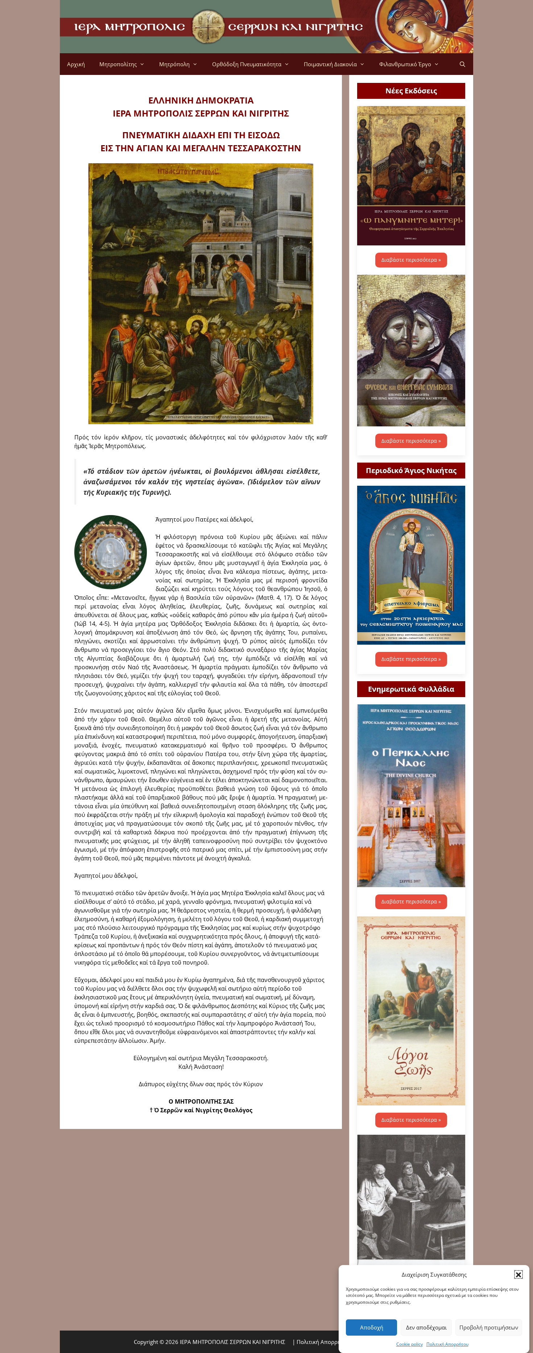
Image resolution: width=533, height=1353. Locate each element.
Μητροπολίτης (118, 64)
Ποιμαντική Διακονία (330, 64)
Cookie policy (409, 1344)
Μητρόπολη (174, 64)
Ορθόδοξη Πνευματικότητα (246, 64)
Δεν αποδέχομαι (426, 1327)
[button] (518, 1274)
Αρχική (76, 64)
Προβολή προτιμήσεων (488, 1327)
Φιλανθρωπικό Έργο (405, 64)
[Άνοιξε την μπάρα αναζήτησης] (462, 64)
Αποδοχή (371, 1327)
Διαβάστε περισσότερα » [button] (411, 259)
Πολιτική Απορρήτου (447, 1344)
